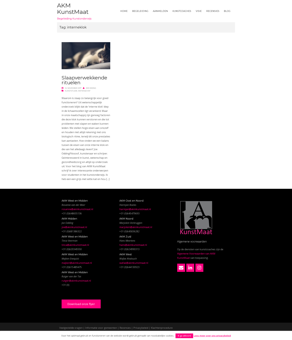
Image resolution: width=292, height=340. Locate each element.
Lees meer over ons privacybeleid (212, 335)
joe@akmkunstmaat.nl (74, 227)
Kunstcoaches (181, 11)
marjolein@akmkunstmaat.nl (135, 227)
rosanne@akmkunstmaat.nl (77, 209)
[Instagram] (199, 268)
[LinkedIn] (190, 268)
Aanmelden (160, 11)
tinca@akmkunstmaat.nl (75, 245)
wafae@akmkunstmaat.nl (133, 263)
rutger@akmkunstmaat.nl (76, 280)
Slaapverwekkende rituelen (84, 80)
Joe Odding (91, 88)
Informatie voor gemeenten (101, 328)
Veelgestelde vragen (71, 328)
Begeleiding (140, 11)
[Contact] (181, 268)
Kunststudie (71, 91)
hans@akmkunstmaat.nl (133, 245)
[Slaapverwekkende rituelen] (86, 55)
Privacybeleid (140, 328)
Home (124, 11)
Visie (199, 11)
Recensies (212, 11)
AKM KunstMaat (73, 8)
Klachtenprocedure (162, 328)
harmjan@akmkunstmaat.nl (135, 209)
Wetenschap (84, 91)
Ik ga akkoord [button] (184, 335)
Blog (227, 11)
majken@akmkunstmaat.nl (77, 263)
